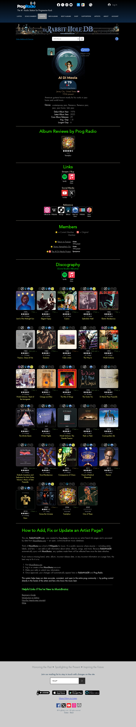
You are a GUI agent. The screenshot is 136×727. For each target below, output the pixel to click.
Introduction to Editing (30, 597)
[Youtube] (69, 705)
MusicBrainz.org (39, 540)
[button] (90, 4)
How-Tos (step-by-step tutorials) (33, 600)
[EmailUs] (79, 705)
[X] (62, 4)
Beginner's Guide (29, 595)
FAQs (24, 603)
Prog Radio (63, 538)
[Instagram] (66, 4)
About (72, 712)
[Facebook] (58, 4)
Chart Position (71, 88)
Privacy (66, 712)
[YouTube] (71, 4)
